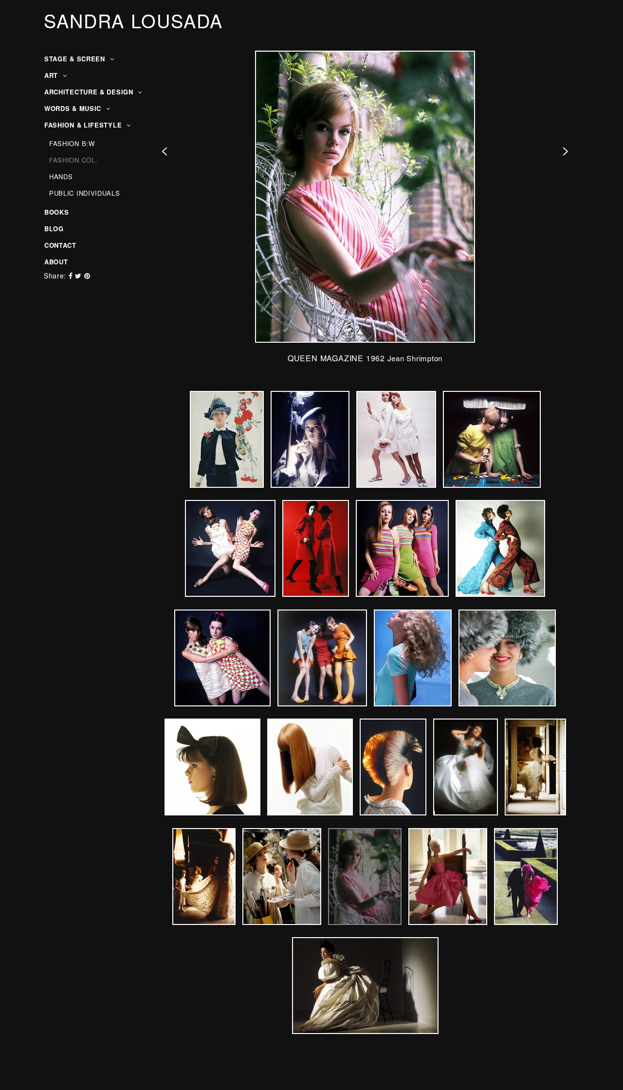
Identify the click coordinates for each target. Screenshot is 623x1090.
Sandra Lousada (133, 20)
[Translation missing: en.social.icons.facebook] (72, 275)
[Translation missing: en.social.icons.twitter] (79, 275)
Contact (60, 245)
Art (52, 75)
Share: (55, 275)
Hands (61, 176)
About (56, 261)
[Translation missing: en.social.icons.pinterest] (87, 275)
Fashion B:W (72, 143)
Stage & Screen (76, 58)
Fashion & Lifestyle (84, 124)
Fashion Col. (73, 160)
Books (56, 212)
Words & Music (74, 108)
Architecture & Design (89, 91)
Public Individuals (84, 193)
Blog (54, 228)
